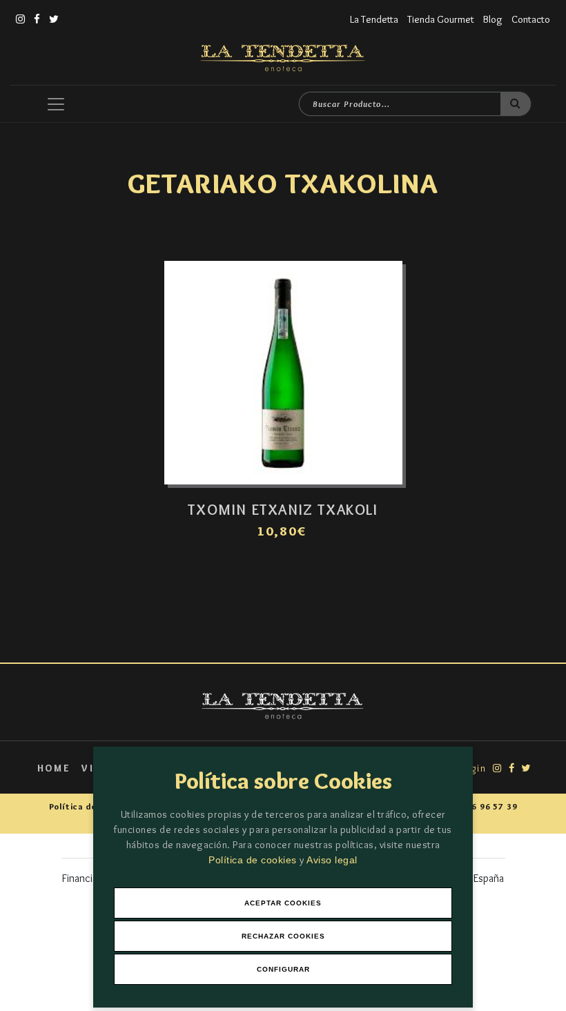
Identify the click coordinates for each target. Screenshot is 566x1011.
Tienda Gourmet (440, 19)
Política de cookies (254, 859)
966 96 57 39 (489, 806)
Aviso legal (332, 859)
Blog (492, 19)
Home (54, 768)
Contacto (530, 19)
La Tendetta (374, 19)
